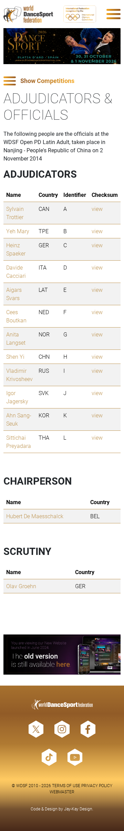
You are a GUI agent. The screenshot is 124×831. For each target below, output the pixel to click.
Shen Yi (15, 356)
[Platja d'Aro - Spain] (62, 46)
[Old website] (62, 654)
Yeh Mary (17, 231)
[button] (62, 81)
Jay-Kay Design (78, 808)
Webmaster (62, 791)
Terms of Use (66, 785)
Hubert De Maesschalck (34, 516)
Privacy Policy (96, 785)
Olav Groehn (21, 586)
